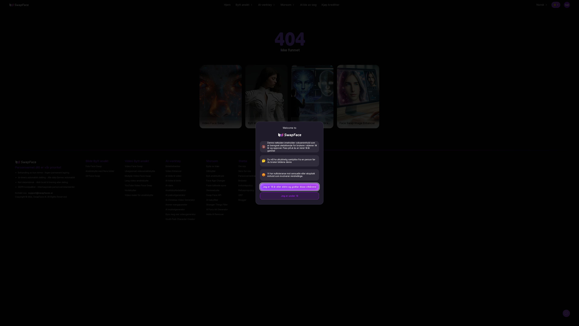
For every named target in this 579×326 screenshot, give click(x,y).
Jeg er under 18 (289, 195)
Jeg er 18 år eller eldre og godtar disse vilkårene (289, 186)
